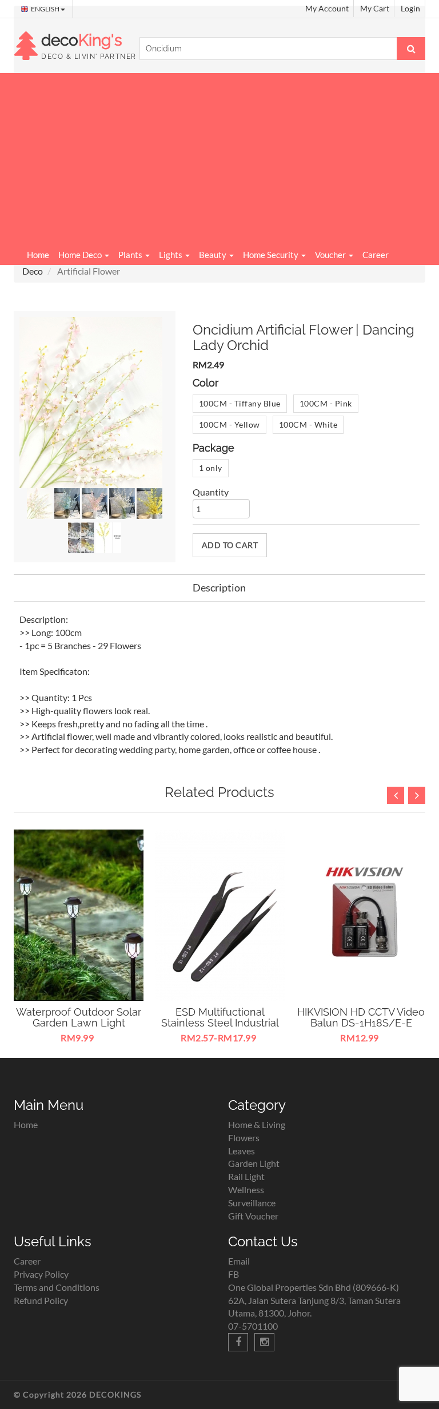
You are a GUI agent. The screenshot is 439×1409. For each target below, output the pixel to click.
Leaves (241, 1150)
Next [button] (416, 795)
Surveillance (252, 1202)
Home (38, 254)
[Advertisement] (219, 159)
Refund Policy (41, 1300)
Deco (32, 270)
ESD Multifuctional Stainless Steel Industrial (220, 1017)
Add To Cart (230, 545)
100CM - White (308, 424)
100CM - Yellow (229, 424)
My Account (327, 8)
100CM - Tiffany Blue (240, 403)
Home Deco (80, 254)
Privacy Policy (41, 1274)
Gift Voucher (253, 1215)
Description (219, 587)
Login (410, 8)
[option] (78, 938)
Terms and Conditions (56, 1287)
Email (239, 1260)
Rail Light (246, 1176)
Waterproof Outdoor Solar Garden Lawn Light (78, 1017)
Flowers (244, 1137)
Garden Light (254, 1163)
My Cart (374, 8)
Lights (171, 254)
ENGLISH (46, 9)
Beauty (213, 254)
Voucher (331, 254)
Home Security (271, 254)
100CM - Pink (326, 403)
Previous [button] (395, 795)
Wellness (246, 1189)
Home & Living (256, 1124)
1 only (210, 468)
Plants (131, 254)
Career (375, 254)
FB (233, 1274)
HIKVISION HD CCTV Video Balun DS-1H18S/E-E (361, 1017)
